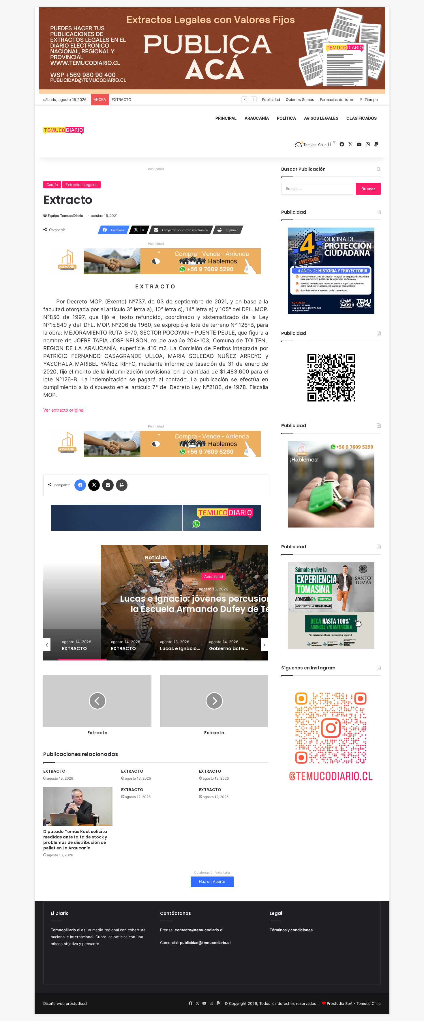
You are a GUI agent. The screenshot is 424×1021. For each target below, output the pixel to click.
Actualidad (213, 576)
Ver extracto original (64, 410)
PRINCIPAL (226, 118)
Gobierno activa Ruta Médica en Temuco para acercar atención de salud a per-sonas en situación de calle (214, 608)
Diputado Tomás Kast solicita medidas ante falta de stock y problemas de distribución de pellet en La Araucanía (75, 840)
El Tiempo (369, 99)
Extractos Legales (81, 184)
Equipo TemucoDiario (65, 215)
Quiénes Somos (300, 99)
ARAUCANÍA (257, 118)
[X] (94, 485)
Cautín (52, 184)
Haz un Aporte (212, 881)
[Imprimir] (121, 485)
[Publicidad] (212, 50)
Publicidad (271, 99)
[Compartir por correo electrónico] (108, 485)
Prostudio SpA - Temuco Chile (354, 1003)
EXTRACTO (121, 99)
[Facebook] (80, 485)
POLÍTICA (286, 118)
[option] (82, 644)
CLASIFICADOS (361, 118)
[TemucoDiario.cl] (63, 131)
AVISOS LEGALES (321, 118)
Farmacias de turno (337, 99)
